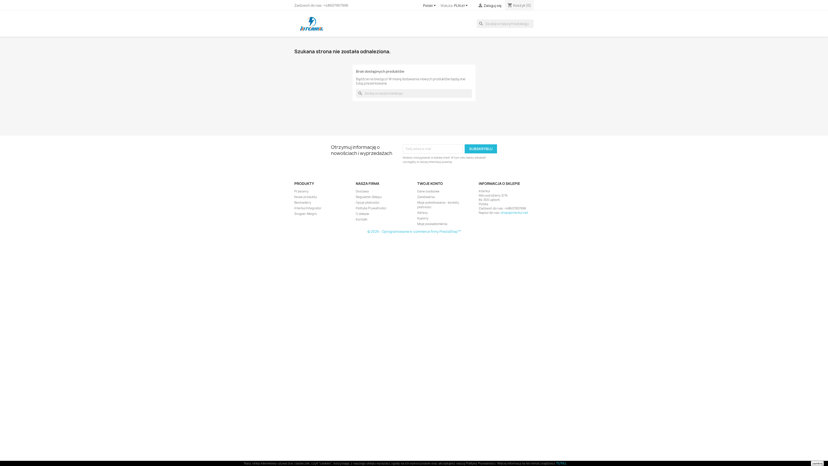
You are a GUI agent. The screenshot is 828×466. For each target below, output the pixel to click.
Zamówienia (426, 197)
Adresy (422, 213)
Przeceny (301, 191)
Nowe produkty (305, 197)
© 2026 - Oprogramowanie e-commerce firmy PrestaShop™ (414, 231)
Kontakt (361, 219)
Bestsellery (302, 202)
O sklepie (362, 214)
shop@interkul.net (514, 213)
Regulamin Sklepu (369, 197)
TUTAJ (561, 463)
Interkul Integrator (307, 208)
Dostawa (362, 191)
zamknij (817, 463)
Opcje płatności (367, 202)
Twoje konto (430, 183)
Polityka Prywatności (371, 208)
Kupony (422, 218)
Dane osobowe (428, 191)
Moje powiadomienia (432, 224)
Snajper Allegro (305, 214)
